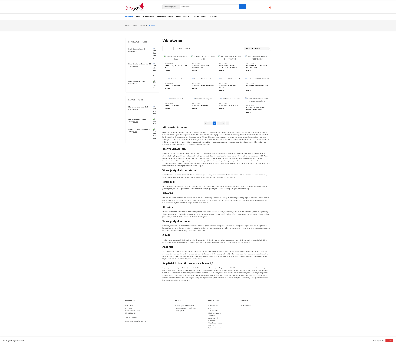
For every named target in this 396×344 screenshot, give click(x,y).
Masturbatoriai (213, 318)
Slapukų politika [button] (378, 340)
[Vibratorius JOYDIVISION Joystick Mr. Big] (203, 57)
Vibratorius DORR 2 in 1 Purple (203, 86)
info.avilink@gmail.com (139, 321)
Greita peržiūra (187, 57)
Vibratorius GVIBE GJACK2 (201, 105)
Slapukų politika (180, 311)
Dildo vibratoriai (167, 175)
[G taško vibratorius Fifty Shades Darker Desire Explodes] (257, 99)
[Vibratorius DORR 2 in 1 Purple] (203, 78)
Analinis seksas (213, 306)
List (169, 48)
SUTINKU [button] (389, 340)
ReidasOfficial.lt (246, 306)
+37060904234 (133, 317)
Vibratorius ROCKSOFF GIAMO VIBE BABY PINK (256, 66)
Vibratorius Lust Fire (172, 86)
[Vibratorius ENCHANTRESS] (230, 98)
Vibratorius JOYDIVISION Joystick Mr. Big (200, 66)
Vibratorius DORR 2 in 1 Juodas (227, 86)
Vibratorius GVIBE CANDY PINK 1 (257, 86)
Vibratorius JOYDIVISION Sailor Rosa (176, 66)
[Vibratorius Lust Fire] (176, 78)
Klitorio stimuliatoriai (215, 313)
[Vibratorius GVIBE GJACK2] (203, 98)
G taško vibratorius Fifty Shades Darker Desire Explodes (255, 109)
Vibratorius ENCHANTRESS (228, 105)
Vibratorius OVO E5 (172, 105)
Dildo (209, 308)
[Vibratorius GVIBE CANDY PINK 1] (257, 78)
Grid (165, 48)
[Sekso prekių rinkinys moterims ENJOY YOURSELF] (230, 57)
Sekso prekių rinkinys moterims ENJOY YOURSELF (228, 66)
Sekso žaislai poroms (215, 323)
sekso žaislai (173, 212)
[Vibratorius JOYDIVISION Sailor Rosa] (176, 57)
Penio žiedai (212, 320)
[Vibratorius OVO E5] (176, 98)
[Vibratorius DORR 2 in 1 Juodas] (230, 78)
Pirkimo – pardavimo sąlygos (184, 306)
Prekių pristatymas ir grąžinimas (185, 308)
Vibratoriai (169, 63)
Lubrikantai (211, 315)
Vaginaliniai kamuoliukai (215, 328)
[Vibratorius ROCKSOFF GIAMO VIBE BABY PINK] (257, 57)
